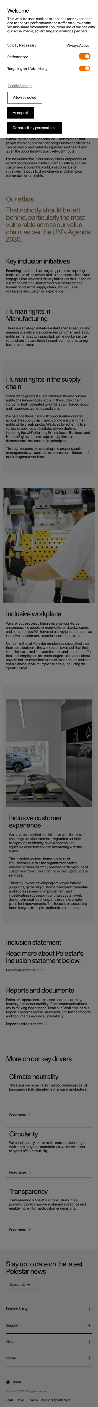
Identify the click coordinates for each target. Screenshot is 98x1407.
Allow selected (24, 97)
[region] (49, 69)
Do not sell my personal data (35, 128)
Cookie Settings (20, 86)
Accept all (20, 113)
